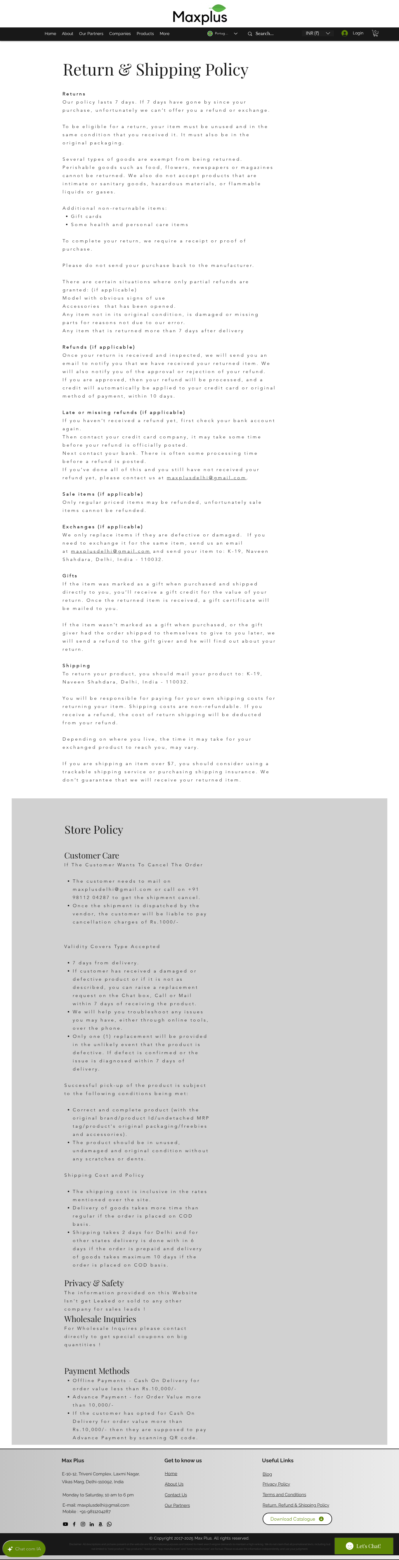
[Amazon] (100, 1524)
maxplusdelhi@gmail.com (207, 477)
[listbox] (318, 33)
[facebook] (74, 1524)
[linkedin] (92, 1524)
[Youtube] (65, 1524)
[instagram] (83, 1524)
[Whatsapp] (109, 1524)
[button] (318, 33)
